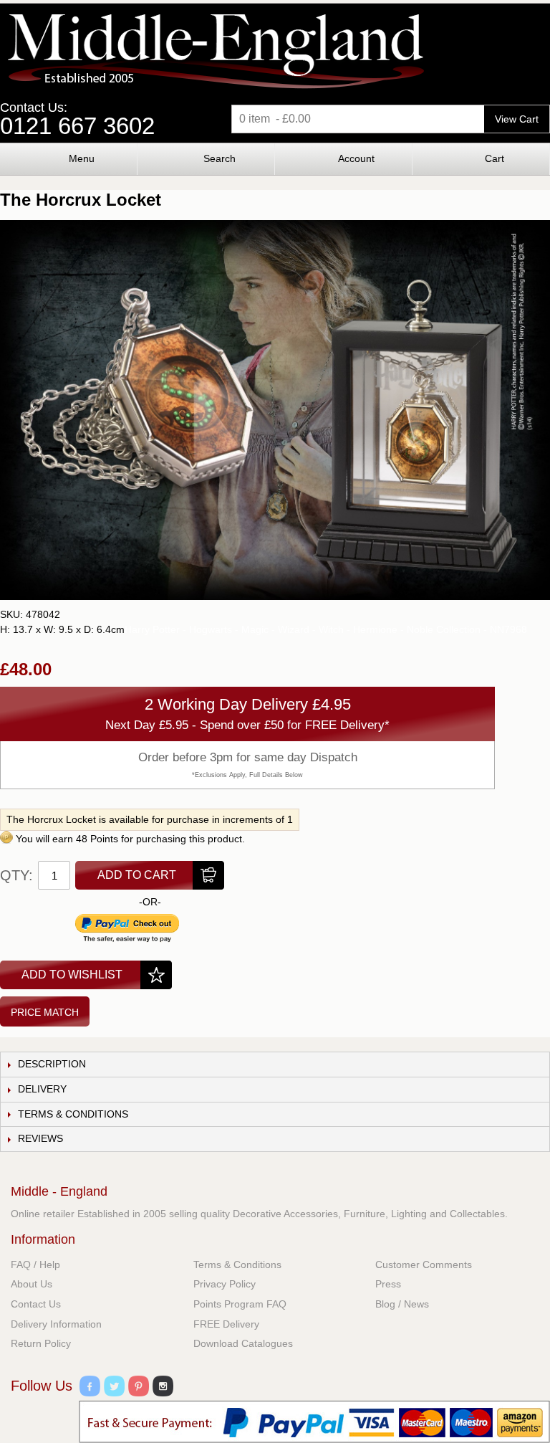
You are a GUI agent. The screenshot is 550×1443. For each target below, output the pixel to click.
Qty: (16, 875)
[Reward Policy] (6, 838)
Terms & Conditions (237, 1264)
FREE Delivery (226, 1324)
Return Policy (41, 1343)
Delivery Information (56, 1324)
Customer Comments (423, 1264)
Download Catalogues (243, 1343)
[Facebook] (89, 1388)
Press (388, 1284)
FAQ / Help (35, 1264)
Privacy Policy (224, 1284)
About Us (31, 1284)
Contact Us (36, 1304)
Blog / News (402, 1304)
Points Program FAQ (239, 1304)
